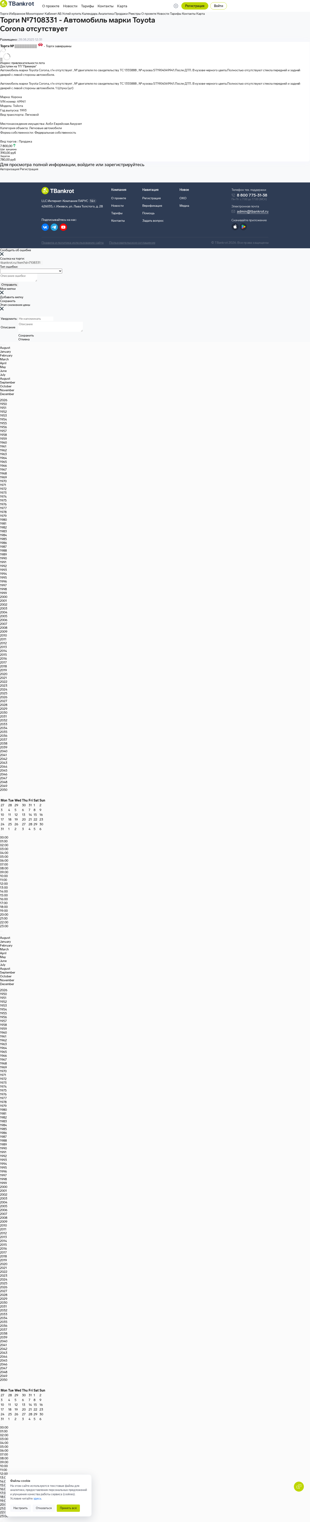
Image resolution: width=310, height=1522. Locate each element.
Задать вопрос (153, 221)
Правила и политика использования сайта (73, 243)
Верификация (152, 206)
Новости (70, 6)
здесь (37, 1498)
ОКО (183, 198)
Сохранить (7, 301)
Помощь (148, 213)
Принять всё (68, 1508)
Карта (122, 6)
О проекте (50, 6)
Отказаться (44, 1508)
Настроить (20, 1508)
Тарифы (87, 6)
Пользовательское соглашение (132, 243)
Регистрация (194, 6)
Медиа (184, 206)
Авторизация (9, 169)
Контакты (105, 6)
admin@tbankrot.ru (252, 211)
